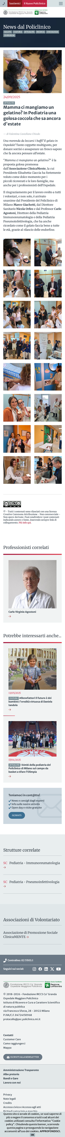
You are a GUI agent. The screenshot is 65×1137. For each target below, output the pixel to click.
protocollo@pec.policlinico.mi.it (21, 1019)
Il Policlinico (34, 3)
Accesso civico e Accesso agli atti (22, 1107)
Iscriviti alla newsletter (24, 1057)
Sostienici (14, 3)
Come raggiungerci (14, 1043)
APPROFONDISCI (50, 1131)
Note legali (9, 1098)
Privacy (7, 1094)
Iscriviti (16, 815)
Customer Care (12, 1039)
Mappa (7, 1047)
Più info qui (25, 522)
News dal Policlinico (26, 27)
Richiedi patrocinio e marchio (20, 1111)
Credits (7, 1103)
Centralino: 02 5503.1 (20, 960)
